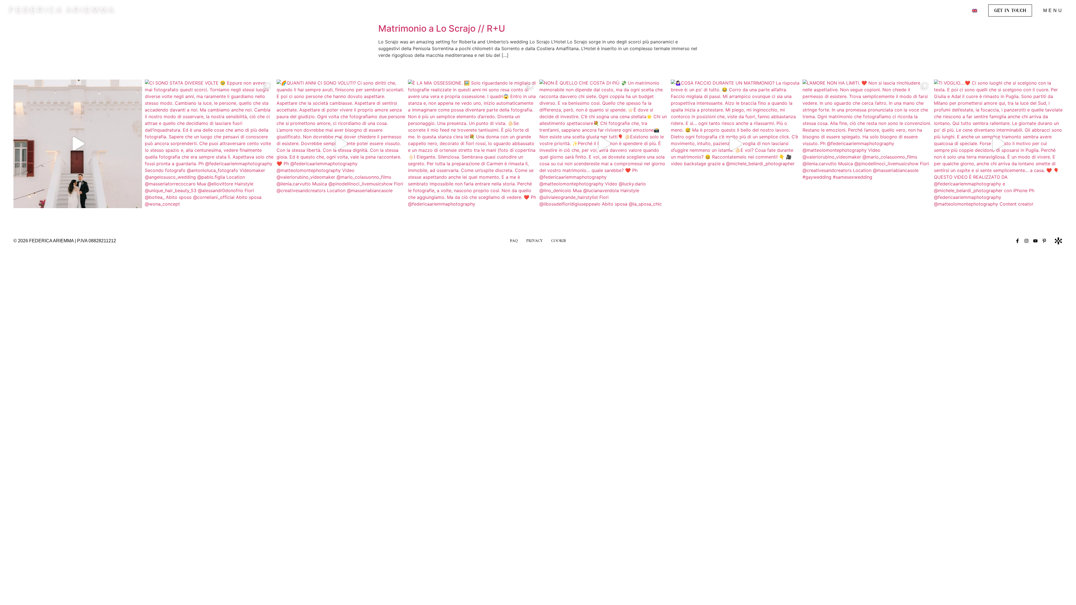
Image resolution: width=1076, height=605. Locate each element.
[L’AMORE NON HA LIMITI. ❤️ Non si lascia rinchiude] (867, 144)
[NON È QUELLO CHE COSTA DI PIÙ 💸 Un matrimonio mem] (603, 144)
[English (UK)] (974, 11)
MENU (1053, 10)
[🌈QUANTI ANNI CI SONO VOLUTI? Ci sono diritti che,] (341, 144)
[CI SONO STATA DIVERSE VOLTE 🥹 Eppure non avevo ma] (209, 144)
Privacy (534, 240)
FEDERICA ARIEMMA (62, 10)
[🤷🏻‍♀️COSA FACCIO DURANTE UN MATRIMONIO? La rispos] (735, 144)
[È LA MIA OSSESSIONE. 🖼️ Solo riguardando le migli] (472, 144)
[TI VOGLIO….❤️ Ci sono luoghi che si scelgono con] (998, 144)
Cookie (558, 240)
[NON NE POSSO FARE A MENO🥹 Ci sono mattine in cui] (77, 144)
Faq (514, 240)
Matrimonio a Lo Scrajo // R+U (441, 28)
